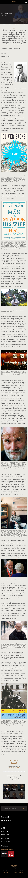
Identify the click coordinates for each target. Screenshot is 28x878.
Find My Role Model (5, 839)
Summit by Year (4, 846)
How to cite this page (14, 767)
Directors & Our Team (6, 820)
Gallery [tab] (23, 24)
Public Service (4, 831)
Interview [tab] (17, 24)
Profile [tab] (10, 24)
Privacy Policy (11, 874)
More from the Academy (7, 849)
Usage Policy (17, 874)
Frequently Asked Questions (18, 872)
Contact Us (11, 872)
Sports (3, 832)
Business (3, 828)
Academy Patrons (5, 817)
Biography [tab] (4, 24)
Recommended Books (6, 841)
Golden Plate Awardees (6, 823)
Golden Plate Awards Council (8, 821)
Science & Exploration (6, 830)
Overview (3, 845)
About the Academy (5, 816)
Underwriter (6, 872)
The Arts (3, 827)
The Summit (4, 844)
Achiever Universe (5, 834)
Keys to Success (5, 837)
